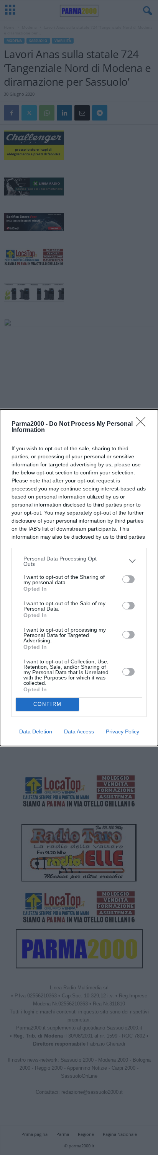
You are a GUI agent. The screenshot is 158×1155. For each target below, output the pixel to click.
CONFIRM (47, 704)
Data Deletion (35, 731)
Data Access (79, 731)
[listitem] (79, 561)
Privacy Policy (122, 731)
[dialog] (79, 577)
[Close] (143, 424)
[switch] (128, 579)
